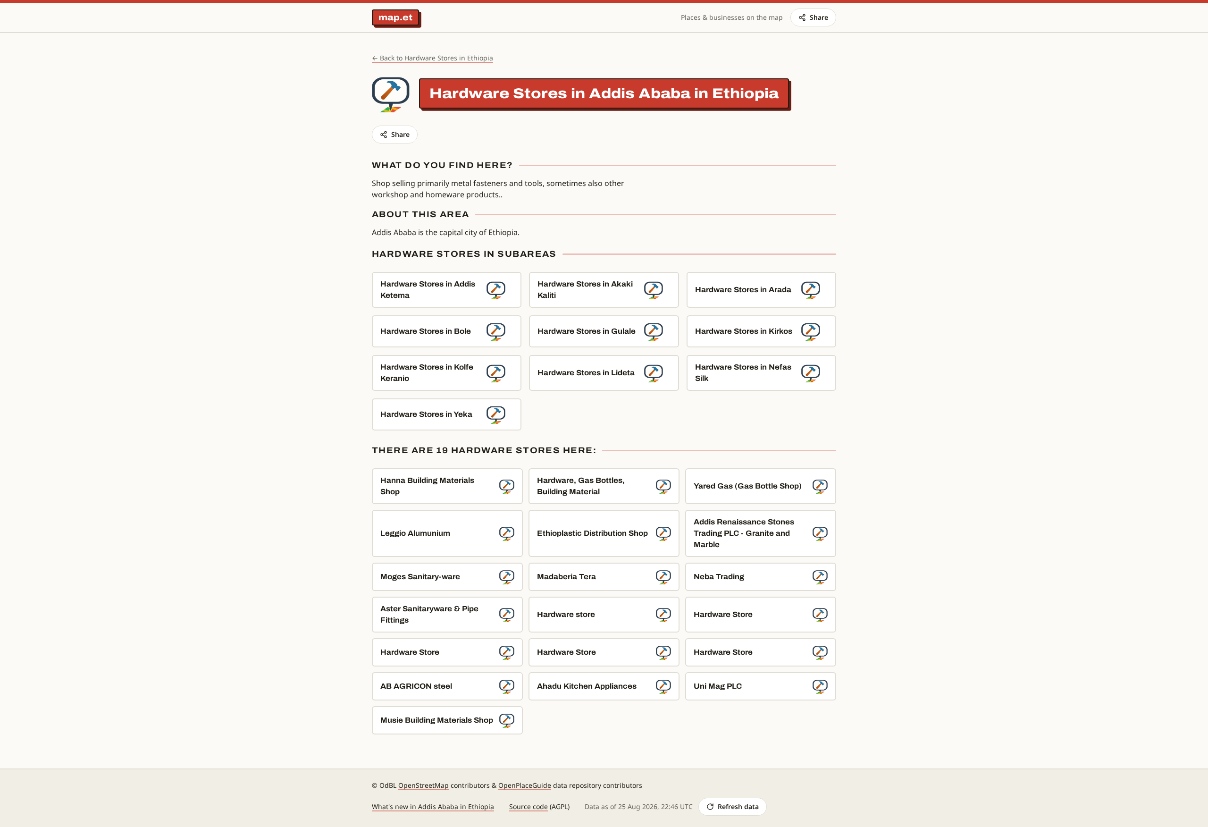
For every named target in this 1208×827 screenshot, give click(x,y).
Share (819, 17)
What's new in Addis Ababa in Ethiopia (433, 806)
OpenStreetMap (423, 785)
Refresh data (738, 806)
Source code (528, 806)
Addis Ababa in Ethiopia (684, 93)
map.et (395, 17)
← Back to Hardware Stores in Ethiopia (432, 57)
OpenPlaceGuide (524, 785)
